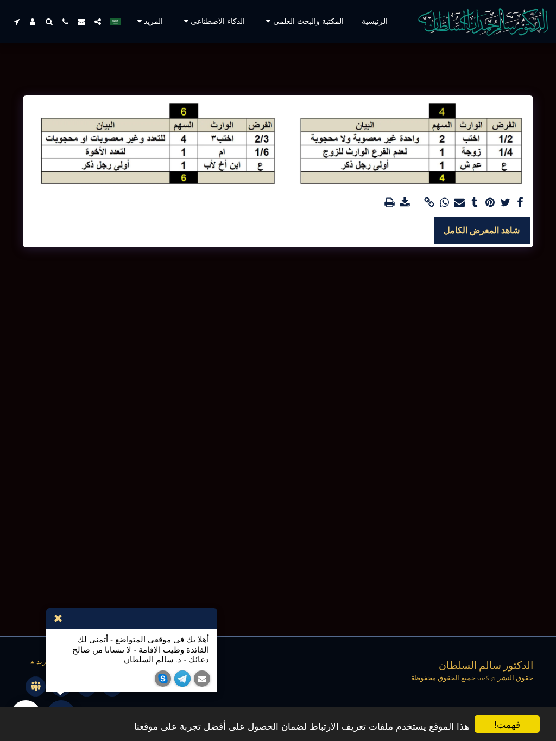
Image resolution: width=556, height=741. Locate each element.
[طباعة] (389, 203)
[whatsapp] (444, 203)
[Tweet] (505, 203)
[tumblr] (474, 203)
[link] (429, 203)
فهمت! (507, 724)
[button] (303, 21)
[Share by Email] (459, 203)
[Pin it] (489, 203)
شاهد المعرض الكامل (482, 230)
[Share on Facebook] (520, 203)
